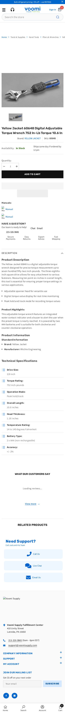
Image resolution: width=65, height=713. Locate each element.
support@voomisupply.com (22, 645)
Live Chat (37, 566)
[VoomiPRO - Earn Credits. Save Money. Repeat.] (32, 27)
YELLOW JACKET (32, 138)
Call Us (36, 554)
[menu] (3, 9)
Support (9, 658)
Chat (33, 228)
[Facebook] (6, 696)
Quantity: (7, 160)
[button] (32, 193)
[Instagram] (15, 696)
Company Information (18, 653)
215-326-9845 (12, 231)
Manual (9, 209)
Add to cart (33, 174)
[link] (23, 708)
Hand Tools (34, 37)
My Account (11, 664)
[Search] (59, 17)
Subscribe (52, 683)
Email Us (36, 577)
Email (40, 228)
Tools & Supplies (18, 37)
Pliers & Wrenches (51, 37)
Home (4, 37)
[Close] (62, 1)
